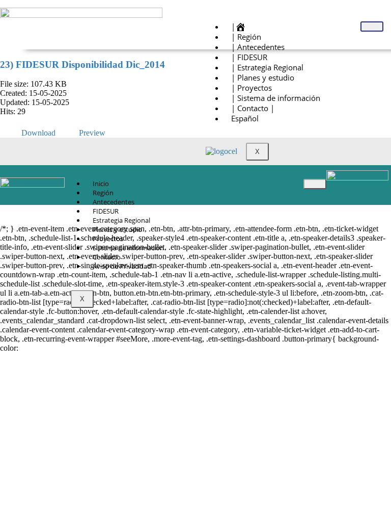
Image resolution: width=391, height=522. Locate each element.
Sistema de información (128, 247)
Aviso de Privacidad (122, 266)
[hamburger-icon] (371, 26)
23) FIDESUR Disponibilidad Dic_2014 (82, 64)
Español (245, 118)
